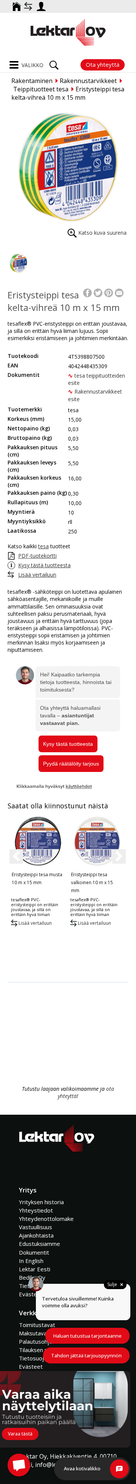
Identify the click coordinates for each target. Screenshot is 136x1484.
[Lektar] (68, 32)
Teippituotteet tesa (40, 89)
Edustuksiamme (39, 1243)
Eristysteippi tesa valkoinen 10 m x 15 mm (92, 882)
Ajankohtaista (36, 1235)
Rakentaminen (32, 81)
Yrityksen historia (41, 1202)
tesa (43, 546)
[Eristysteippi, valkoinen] (96, 841)
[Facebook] (87, 292)
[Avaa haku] (54, 62)
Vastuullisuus (35, 1227)
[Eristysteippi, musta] (37, 841)
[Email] (119, 292)
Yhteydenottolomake (46, 1218)
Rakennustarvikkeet (88, 81)
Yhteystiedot (36, 1210)
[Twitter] (98, 292)
